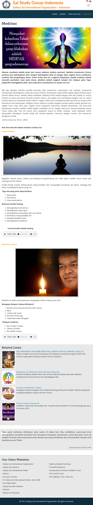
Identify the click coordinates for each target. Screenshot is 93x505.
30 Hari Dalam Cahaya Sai (27, 403)
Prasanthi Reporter (57, 467)
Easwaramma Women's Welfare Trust (65, 470)
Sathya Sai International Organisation (18, 464)
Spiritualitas (74, 14)
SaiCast (6, 473)
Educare (6, 489)
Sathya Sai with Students (13, 486)
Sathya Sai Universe (11, 467)
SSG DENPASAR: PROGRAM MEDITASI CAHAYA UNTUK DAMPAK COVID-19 (49, 351)
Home (54, 14)
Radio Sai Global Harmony (60, 464)
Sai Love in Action (10, 477)
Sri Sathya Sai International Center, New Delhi (21, 480)
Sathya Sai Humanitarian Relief (15, 470)
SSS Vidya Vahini (9, 483)
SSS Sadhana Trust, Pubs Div (61, 477)
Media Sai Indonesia (11, 492)
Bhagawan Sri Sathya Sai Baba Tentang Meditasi (38, 372)
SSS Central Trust (56, 473)
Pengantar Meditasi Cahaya (29, 388)
